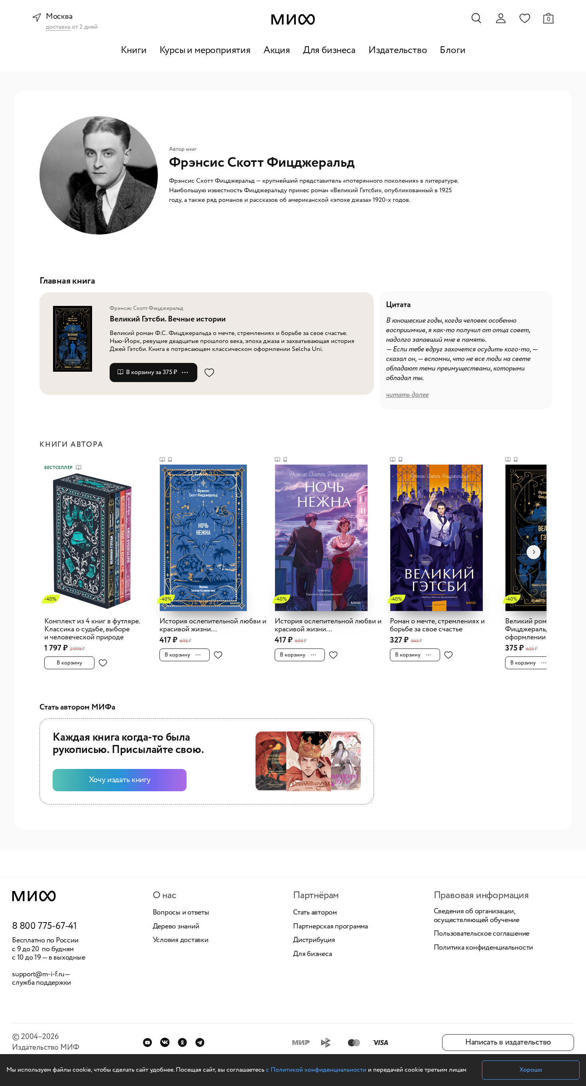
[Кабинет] (500, 18)
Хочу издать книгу (120, 780)
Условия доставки (180, 940)
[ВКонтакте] (164, 1042)
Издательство (397, 50)
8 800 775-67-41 (44, 926)
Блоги (452, 50)
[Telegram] (200, 1042)
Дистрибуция (314, 940)
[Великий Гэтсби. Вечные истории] (77, 339)
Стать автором (315, 913)
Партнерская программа (330, 926)
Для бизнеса (329, 50)
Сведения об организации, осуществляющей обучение (476, 915)
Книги (134, 50)
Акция (277, 50)
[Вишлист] (524, 18)
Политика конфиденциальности (483, 948)
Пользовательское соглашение (482, 934)
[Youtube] (147, 1042)
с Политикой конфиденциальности (316, 1069)
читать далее (407, 395)
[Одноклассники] (182, 1042)
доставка (58, 27)
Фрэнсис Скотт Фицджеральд (146, 308)
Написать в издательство (508, 1042)
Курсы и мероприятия (205, 50)
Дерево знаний (176, 926)
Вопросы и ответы (181, 913)
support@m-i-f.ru (38, 974)
